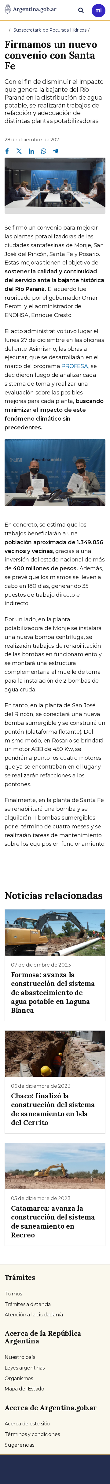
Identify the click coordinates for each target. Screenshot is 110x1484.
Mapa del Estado (24, 1389)
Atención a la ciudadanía (34, 1315)
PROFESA (74, 366)
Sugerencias (19, 1445)
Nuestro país (20, 1357)
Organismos (19, 1378)
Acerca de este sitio (27, 1424)
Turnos (13, 1294)
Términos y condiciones (32, 1434)
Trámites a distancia (28, 1304)
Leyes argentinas (25, 1368)
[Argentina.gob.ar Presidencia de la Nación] (31, 9)
